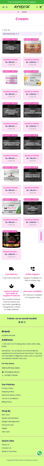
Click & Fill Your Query (11, 368)
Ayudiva (21, 460)
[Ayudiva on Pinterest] (22, 322)
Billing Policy (7, 402)
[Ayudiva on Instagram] (24, 322)
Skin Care (6, 414)
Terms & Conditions (10, 398)
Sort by (6, 30)
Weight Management (11, 421)
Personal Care (8, 425)
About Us (5, 444)
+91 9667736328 (10, 375)
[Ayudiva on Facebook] (19, 322)
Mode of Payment (9, 451)
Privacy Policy (7, 388)
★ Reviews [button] (41, 236)
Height (4, 428)
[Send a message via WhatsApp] (39, 453)
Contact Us (6, 448)
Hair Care (6, 431)
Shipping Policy (8, 391)
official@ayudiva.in (11, 372)
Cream (24, 12)
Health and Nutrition (10, 418)
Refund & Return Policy (11, 395)
